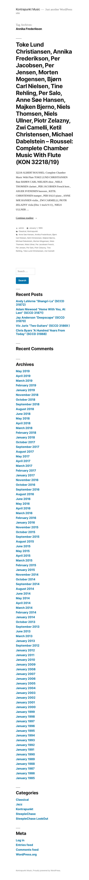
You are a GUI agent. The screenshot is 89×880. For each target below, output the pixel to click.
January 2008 (25, 669)
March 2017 (24, 465)
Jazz (19, 804)
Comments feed (27, 849)
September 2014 (28, 584)
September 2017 (27, 447)
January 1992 (25, 745)
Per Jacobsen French (45, 244)
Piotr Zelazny (40, 248)
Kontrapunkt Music (28, 9)
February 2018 (26, 432)
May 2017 (23, 456)
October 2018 (25, 399)
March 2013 (24, 636)
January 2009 (25, 664)
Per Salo (29, 248)
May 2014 (23, 598)
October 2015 (25, 532)
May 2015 (23, 551)
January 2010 (25, 659)
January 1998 (25, 716)
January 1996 (25, 726)
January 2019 (25, 390)
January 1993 (25, 740)
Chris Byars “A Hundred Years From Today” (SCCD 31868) (40, 332)
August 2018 (25, 409)
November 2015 (27, 527)
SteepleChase (26, 814)
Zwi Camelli (49, 251)
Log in (20, 840)
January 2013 (25, 641)
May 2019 (23, 371)
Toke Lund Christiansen (33, 251)
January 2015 (25, 570)
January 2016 (25, 522)
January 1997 (25, 721)
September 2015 (27, 536)
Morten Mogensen (41, 241)
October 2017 (25, 442)
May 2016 (23, 503)
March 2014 (24, 607)
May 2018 (23, 418)
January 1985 (25, 778)
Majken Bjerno (49, 238)
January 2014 (25, 617)
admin (21, 228)
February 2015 (26, 565)
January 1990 (25, 754)
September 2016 (27, 489)
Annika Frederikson (43, 234)
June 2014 (23, 593)
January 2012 (25, 650)
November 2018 (27, 395)
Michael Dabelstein (24, 241)
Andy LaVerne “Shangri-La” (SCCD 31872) (40, 302)
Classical (22, 231)
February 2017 (26, 470)
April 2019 (23, 376)
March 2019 (24, 380)
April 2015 (23, 555)
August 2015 (25, 541)
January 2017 (25, 475)
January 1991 (25, 749)
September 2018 (27, 404)
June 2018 (23, 414)
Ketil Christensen (34, 238)
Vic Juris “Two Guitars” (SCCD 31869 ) (43, 325)
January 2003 (25, 693)
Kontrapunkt (32, 231)
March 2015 (24, 560)
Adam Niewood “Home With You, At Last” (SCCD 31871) (40, 311)
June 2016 (23, 499)
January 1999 (25, 712)
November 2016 (27, 480)
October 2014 (25, 579)
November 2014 (27, 574)
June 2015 (23, 546)
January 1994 (25, 735)
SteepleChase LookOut (32, 818)
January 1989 (25, 759)
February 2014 (26, 612)
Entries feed (24, 845)
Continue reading (26, 218)
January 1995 (25, 730)
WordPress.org (26, 854)
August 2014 (25, 589)
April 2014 (23, 603)
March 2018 (24, 428)
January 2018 (25, 437)
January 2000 (26, 707)
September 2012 (27, 645)
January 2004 (26, 688)
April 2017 (23, 461)
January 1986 (25, 773)
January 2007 (25, 674)
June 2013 (23, 631)
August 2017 (25, 451)
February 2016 (26, 518)
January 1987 (25, 768)
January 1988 (25, 763)
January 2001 (25, 702)
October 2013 (25, 622)
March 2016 (24, 513)
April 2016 (23, 508)
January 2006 (25, 678)
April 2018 (23, 423)
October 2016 (25, 484)
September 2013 (27, 626)
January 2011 (25, 655)
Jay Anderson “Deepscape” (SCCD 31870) (40, 319)
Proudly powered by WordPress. (46, 870)
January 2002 (25, 697)
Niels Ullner (30, 244)
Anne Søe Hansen (26, 234)
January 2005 (25, 683)
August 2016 (25, 494)
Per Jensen (20, 248)
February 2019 (26, 385)
